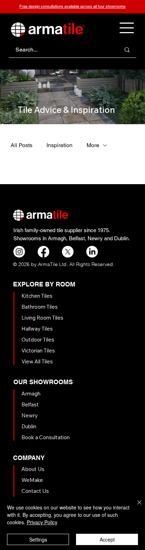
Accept (107, 539)
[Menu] (127, 28)
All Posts (21, 145)
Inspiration (59, 145)
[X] (68, 252)
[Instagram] (19, 252)
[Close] (135, 506)
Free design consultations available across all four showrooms (72, 6)
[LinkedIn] (92, 252)
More (93, 145)
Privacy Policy (42, 522)
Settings (38, 539)
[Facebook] (43, 252)
